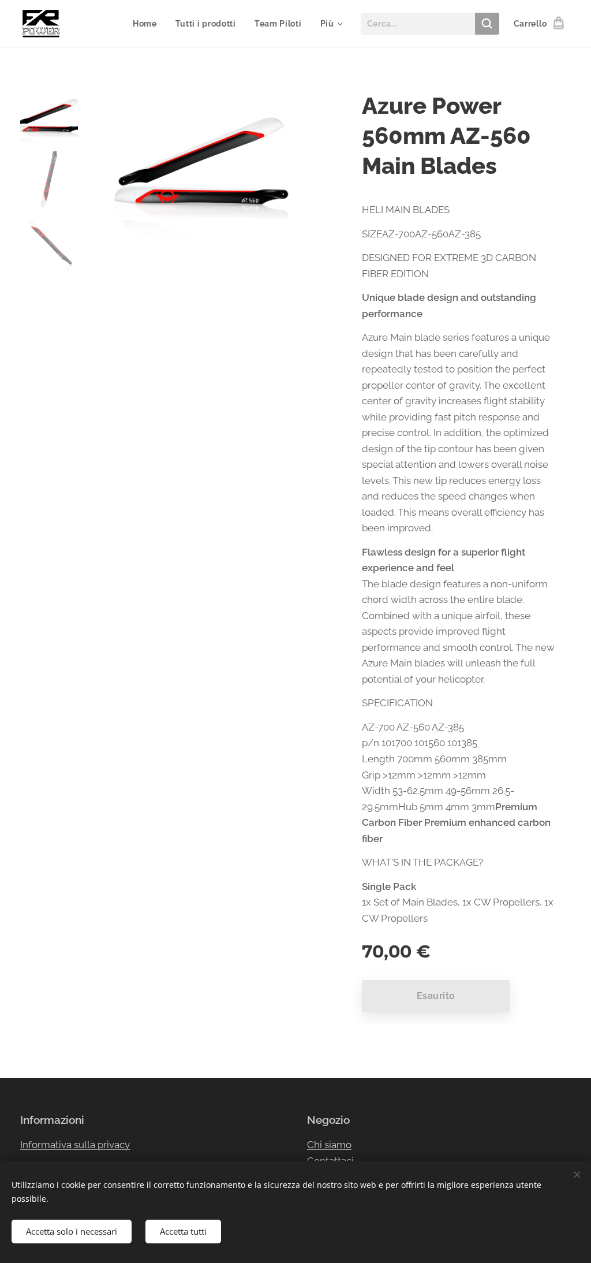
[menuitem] (148, 23)
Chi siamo (329, 1144)
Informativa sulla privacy (75, 1144)
